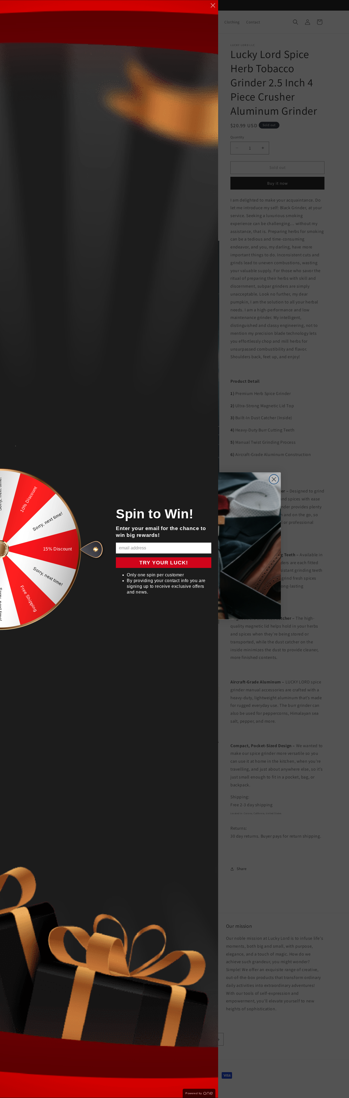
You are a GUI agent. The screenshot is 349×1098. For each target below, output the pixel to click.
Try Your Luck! (163, 562)
